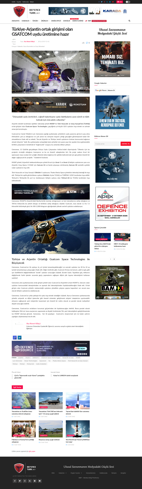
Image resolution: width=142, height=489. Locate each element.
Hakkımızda (25, 2)
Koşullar (19, 2)
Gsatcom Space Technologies (51, 358)
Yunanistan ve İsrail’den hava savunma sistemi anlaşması (22, 412)
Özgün (35, 21)
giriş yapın (32, 451)
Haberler (25, 21)
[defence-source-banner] (51, 348)
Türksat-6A (30, 364)
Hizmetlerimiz (77, 21)
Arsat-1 (28, 358)
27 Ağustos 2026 (101, 251)
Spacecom (43, 361)
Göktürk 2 (36, 358)
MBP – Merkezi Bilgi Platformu (89, 478)
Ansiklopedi (56, 21)
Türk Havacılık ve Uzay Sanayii (78, 361)
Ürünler (44, 21)
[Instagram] (15, 337)
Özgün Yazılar (75, 473)
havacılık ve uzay (68, 358)
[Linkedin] (19, 337)
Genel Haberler (18, 435)
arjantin (20, 358)
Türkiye (15, 364)
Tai (49, 361)
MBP (97, 21)
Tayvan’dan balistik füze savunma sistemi (77, 412)
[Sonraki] (114, 259)
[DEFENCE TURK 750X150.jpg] (51, 191)
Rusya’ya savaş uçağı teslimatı (49, 439)
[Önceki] (110, 259)
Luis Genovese (17, 361)
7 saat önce (16, 416)
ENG (120, 2)
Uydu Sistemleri (41, 364)
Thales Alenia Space (59, 361)
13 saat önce (71, 416)
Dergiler (66, 20)
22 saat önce (44, 442)
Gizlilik (13, 2)
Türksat (22, 364)
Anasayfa (15, 21)
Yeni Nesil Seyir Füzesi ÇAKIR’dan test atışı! (78, 440)
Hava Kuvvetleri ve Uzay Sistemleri (34, 46)
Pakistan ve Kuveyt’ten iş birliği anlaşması (23, 440)
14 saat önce (17, 445)
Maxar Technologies (30, 361)
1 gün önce (70, 445)
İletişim (32, 2)
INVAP (78, 358)
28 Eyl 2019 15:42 (43, 41)
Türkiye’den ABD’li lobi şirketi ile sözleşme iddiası (102, 246)
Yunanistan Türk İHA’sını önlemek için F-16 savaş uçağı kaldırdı (51, 412)
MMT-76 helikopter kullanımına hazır (121, 245)
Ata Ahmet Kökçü (29, 41)
